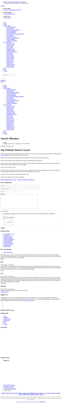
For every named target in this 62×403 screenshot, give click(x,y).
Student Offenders (11, 36)
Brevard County (10, 45)
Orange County (10, 57)
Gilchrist (20, 393)
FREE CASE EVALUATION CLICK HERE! (15, 2)
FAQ (5, 68)
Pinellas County (10, 61)
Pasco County (10, 60)
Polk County (10, 62)
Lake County (10, 53)
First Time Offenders (12, 31)
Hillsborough (32, 393)
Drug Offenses (10, 28)
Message (3, 194)
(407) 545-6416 (7, 17)
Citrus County (10, 46)
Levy (45, 393)
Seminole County (11, 64)
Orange (54, 393)
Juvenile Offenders (11, 32)
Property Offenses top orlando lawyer (26, 179)
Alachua (3, 393)
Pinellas (24, 394)
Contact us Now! (5, 291)
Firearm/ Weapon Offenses (13, 29)
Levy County (10, 54)
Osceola (58, 393)
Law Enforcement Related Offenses (15, 34)
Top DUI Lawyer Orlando (27, 300)
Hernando (26, 393)
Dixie (16, 393)
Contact (5, 71)
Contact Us (3, 80)
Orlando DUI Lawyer (9, 234)
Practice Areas (7, 25)
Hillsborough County (12, 51)
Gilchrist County (11, 49)
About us (6, 317)
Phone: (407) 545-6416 (9, 385)
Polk (28, 394)
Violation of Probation (12, 40)
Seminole (32, 394)
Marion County (10, 56)
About (5, 24)
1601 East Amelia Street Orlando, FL (12, 9)
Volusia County (10, 66)
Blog (5, 69)
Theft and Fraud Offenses (13, 38)
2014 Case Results (8, 252)
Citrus (12, 393)
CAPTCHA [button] (5, 211)
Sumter (37, 394)
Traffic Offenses (7, 245)
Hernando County (11, 50)
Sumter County (10, 65)
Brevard (8, 393)
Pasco (20, 394)
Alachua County (11, 43)
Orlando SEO (42, 401)
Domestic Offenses (11, 27)
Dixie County (10, 47)
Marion (49, 393)
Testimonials (7, 320)
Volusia (41, 394)
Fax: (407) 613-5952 (9, 386)
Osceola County (10, 58)
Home (5, 23)
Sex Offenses (10, 35)
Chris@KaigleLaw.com (9, 13)
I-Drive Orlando (4, 155)
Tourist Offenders (11, 39)
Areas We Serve (7, 42)
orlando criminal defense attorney (8, 179)
